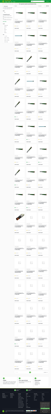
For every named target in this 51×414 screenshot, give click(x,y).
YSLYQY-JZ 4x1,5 (16, 224)
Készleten (5, 32)
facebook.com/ (18, 390)
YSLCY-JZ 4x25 (40, 19)
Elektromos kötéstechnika (21, 398)
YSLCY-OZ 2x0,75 (16, 269)
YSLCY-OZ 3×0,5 (40, 223)
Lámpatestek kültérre (20, 402)
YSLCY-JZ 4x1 (28, 201)
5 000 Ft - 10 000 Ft (6, 37)
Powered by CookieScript (45, 412)
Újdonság (5, 26)
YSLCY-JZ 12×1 (40, 291)
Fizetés (35, 397)
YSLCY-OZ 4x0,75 (16, 42)
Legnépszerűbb (6, 25)
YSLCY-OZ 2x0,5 (40, 133)
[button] (45, 411)
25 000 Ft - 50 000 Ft (6, 40)
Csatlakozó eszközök (20, 397)
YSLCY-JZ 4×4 (16, 19)
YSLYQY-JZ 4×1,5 (16, 223)
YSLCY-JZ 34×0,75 (28, 246)
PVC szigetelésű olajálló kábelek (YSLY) (7, 8)
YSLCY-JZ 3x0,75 (28, 155)
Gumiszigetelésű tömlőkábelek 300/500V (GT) (7, 18)
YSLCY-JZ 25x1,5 (28, 291)
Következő (45, 372)
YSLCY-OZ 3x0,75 (28, 269)
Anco (26, 397)
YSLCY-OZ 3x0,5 (40, 224)
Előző (17, 372)
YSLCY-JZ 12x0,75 (28, 314)
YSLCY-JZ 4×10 (16, 155)
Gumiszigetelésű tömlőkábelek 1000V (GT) (7, 16)
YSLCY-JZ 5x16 (28, 19)
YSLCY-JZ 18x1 (40, 314)
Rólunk (42, 397)
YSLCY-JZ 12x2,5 (40, 246)
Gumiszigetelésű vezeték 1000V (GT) (7, 19)
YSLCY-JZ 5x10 (40, 64)
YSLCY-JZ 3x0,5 (16, 87)
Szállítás (35, 396)
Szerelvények (19, 396)
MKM (4, 12)
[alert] (45, 407)
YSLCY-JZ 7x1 (28, 360)
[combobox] (19, 6)
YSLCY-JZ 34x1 (16, 314)
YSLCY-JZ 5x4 (16, 64)
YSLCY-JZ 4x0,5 (28, 133)
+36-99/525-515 (37, 382)
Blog (42, 396)
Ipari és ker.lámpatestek (21, 403)
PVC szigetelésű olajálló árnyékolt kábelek (7, 7)
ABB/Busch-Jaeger (28, 396)
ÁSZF (34, 398)
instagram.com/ (30, 390)
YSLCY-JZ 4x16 (40, 87)
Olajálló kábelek (6, 6)
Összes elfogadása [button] (45, 408)
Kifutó (5, 28)
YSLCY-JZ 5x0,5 (28, 42)
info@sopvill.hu (37, 381)
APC (26, 398)
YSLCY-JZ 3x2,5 (28, 64)
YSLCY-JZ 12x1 (40, 292)
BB (26, 402)
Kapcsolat (43, 398)
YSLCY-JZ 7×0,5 (28, 223)
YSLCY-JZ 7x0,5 (28, 224)
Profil (46, 1)
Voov (30, 412)
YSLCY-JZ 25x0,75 (17, 291)
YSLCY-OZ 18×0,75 (17, 246)
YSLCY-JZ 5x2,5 (16, 201)
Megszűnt (5, 29)
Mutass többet (4, 21)
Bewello (27, 403)
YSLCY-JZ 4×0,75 (40, 155)
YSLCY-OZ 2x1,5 (28, 87)
